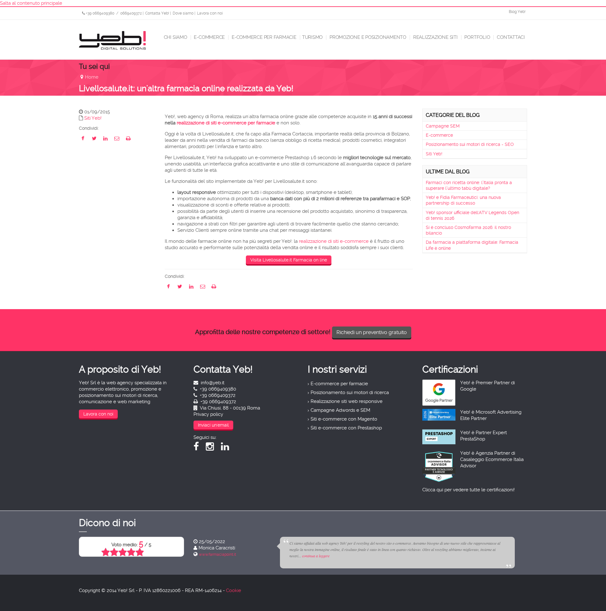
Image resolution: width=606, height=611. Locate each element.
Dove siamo (183, 13)
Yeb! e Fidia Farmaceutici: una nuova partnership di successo (463, 200)
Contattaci (510, 37)
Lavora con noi (210, 13)
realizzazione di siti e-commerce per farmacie (226, 123)
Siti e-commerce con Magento (344, 419)
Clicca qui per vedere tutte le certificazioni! (468, 490)
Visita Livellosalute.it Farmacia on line (288, 259)
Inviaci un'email (213, 425)
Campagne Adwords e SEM (340, 410)
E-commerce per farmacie (263, 37)
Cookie (233, 590)
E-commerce (209, 37)
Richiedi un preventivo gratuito (371, 332)
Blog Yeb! (517, 11)
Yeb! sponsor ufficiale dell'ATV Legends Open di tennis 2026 (472, 215)
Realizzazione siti (435, 37)
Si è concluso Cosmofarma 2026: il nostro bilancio (468, 230)
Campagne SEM (443, 126)
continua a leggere (316, 555)
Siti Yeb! (93, 118)
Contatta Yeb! (157, 13)
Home (91, 77)
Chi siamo (175, 37)
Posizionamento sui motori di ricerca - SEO (470, 144)
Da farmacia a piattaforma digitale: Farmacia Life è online (472, 245)
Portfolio (476, 37)
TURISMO (312, 37)
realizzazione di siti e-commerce (334, 241)
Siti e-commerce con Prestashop (346, 428)
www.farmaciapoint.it (217, 554)
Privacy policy (208, 414)
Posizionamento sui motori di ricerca (350, 392)
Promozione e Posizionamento (367, 37)
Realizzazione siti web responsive (347, 401)
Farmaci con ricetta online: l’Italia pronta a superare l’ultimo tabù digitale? (469, 185)
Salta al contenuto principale (31, 3)
